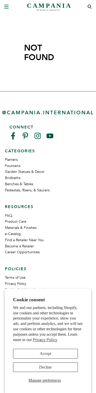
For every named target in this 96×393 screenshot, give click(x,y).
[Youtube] (50, 138)
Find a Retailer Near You (24, 240)
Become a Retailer (19, 246)
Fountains (12, 165)
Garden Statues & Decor (25, 171)
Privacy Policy (45, 340)
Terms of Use (15, 277)
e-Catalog (13, 233)
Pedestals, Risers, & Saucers (27, 190)
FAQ (8, 215)
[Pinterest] (25, 138)
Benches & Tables (19, 184)
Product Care (15, 221)
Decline (45, 367)
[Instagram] (37, 138)
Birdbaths (12, 177)
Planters (11, 159)
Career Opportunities (22, 252)
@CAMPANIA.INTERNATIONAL (48, 112)
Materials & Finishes (21, 227)
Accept (45, 353)
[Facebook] (13, 138)
